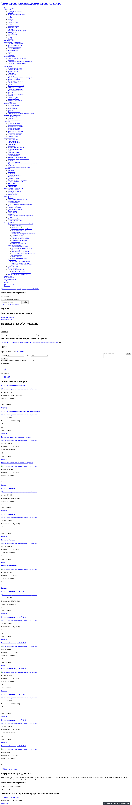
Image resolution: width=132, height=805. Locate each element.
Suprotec (10, 39)
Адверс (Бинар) (12, 194)
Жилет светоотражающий (16, 86)
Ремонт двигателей (17, 225)
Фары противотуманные (15, 131)
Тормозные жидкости (14, 47)
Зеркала (10, 95)
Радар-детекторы (13, 141)
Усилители (11, 170)
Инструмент (11, 76)
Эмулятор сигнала (13, 155)
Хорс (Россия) (12, 32)
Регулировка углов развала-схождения (23, 233)
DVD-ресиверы (12, 185)
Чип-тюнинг (15, 256)
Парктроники (12, 144)
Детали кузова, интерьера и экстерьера (20, 204)
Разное (10, 102)
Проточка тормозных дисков (20, 238)
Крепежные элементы (14, 207)
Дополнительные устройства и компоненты (21, 113)
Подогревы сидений (14, 152)
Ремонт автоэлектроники (19, 258)
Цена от (4, 355)
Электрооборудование (15, 206)
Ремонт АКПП (16, 227)
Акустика (11, 177)
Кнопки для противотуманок (17, 157)
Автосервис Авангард (47, 3)
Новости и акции (9, 277)
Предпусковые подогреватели (13, 188)
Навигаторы (11, 146)
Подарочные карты (10, 56)
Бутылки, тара (12, 82)
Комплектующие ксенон (15, 126)
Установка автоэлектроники (20, 251)
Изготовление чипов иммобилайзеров (23, 253)
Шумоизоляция (9, 40)
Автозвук (7, 168)
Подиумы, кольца (13, 178)
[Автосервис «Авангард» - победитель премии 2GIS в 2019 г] (20, 289)
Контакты (7, 286)
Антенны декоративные (15, 91)
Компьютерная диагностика (20, 263)
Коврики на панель (14, 79)
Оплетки (10, 84)
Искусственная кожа (14, 120)
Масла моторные (13, 50)
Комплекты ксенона (14, 129)
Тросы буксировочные (15, 68)
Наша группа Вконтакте (11, 797)
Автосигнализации (14, 112)
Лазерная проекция (14, 154)
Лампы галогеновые (14, 128)
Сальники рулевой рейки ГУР (17, 220)
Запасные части (13, 107)
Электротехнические (14, 245)
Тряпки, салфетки (13, 99)
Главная (3, 342)
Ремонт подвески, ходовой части (21, 229)
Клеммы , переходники (15, 100)
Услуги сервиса (9, 222)
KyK (9, 16)
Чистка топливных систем (19, 237)
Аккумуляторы (12, 211)
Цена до (28, 355)
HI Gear (10, 24)
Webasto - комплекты (14, 191)
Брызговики (11, 92)
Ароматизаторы (13, 97)
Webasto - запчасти (13, 189)
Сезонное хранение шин (18, 243)
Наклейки (11, 60)
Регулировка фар (16, 255)
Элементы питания (14, 162)
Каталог (8, 342)
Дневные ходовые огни (15, 133)
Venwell (10, 19)
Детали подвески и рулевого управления (20, 215)
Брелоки (10, 110)
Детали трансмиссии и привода (17, 199)
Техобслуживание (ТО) (18, 230)
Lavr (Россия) (12, 21)
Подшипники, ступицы (15, 209)
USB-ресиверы (12, 186)
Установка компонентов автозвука (22, 248)
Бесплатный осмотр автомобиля (21, 261)
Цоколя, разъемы (13, 136)
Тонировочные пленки (15, 65)
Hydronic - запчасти (14, 193)
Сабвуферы (11, 172)
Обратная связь (9, 284)
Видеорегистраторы (14, 142)
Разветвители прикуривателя (17, 147)
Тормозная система (14, 201)
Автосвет (7, 121)
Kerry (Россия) (12, 34)
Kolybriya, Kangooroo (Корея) (17, 30)
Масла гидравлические (15, 45)
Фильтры (10, 198)
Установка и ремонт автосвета (20, 250)
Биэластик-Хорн (13, 116)
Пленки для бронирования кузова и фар (20, 61)
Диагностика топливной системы (21, 265)
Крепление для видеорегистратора (18, 159)
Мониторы (11, 165)
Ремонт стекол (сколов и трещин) (18, 274)
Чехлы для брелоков (14, 105)
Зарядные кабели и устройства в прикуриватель (22, 164)
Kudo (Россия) (12, 27)
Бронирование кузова (18, 271)
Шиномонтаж (15, 242)
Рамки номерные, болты (15, 89)
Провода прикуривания (15, 69)
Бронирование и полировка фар (21, 273)
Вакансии (7, 282)
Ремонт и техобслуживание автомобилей (20, 224)
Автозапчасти (8, 196)
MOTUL (10, 13)
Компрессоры (12, 74)
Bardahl (10, 17)
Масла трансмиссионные (15, 43)
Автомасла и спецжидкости (12, 42)
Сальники (11, 214)
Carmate (10, 37)
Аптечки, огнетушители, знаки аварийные (21, 78)
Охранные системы (10, 103)
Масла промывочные (14, 48)
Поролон (10, 118)
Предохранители (13, 139)
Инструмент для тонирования (17, 63)
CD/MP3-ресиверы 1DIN (15, 175)
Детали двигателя (13, 212)
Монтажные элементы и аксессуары (19, 167)
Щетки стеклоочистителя (15, 81)
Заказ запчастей (9, 276)
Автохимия (7, 9)
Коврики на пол (13, 71)
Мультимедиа (12, 183)
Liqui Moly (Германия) (14, 11)
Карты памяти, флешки (15, 149)
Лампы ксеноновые (14, 123)
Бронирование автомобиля (16, 269)
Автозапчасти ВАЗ (13, 219)
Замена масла (15, 232)
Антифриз (11, 55)
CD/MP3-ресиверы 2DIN (15, 181)
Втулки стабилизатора (51, 342)
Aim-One (10, 29)
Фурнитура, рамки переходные (17, 180)
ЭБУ (9, 151)
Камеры (10, 160)
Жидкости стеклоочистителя (16, 14)
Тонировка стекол (13, 266)
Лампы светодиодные (14, 134)
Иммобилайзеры (13, 108)
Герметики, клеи (13, 22)
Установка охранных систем (20, 246)
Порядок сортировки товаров (10, 360)
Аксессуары (8, 66)
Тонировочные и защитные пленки (15, 58)
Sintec (9, 35)
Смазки (10, 53)
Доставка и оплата (10, 279)
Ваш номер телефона (7, 328)
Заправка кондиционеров (19, 240)
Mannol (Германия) (13, 26)
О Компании (8, 281)
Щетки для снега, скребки (16, 94)
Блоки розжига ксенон (15, 125)
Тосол (9, 52)
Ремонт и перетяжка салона (12, 115)
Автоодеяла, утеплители (15, 87)
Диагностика (12, 260)
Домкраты (11, 73)
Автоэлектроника (9, 138)
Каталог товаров (9, 8)
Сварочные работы (17, 235)
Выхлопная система (14, 202)
